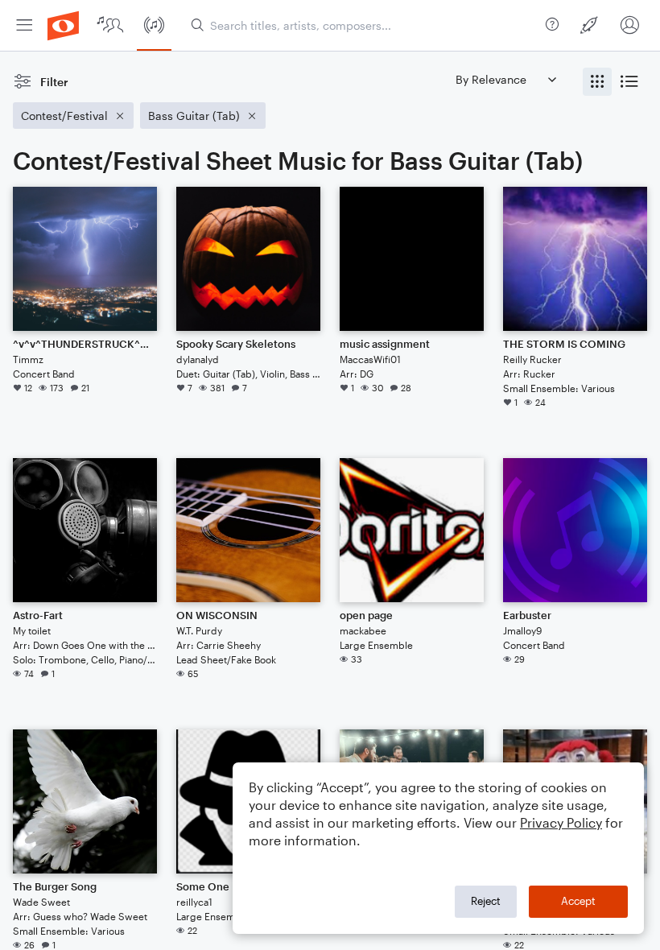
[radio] (597, 82)
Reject (486, 900)
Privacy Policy (561, 822)
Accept (578, 900)
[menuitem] (24, 25)
